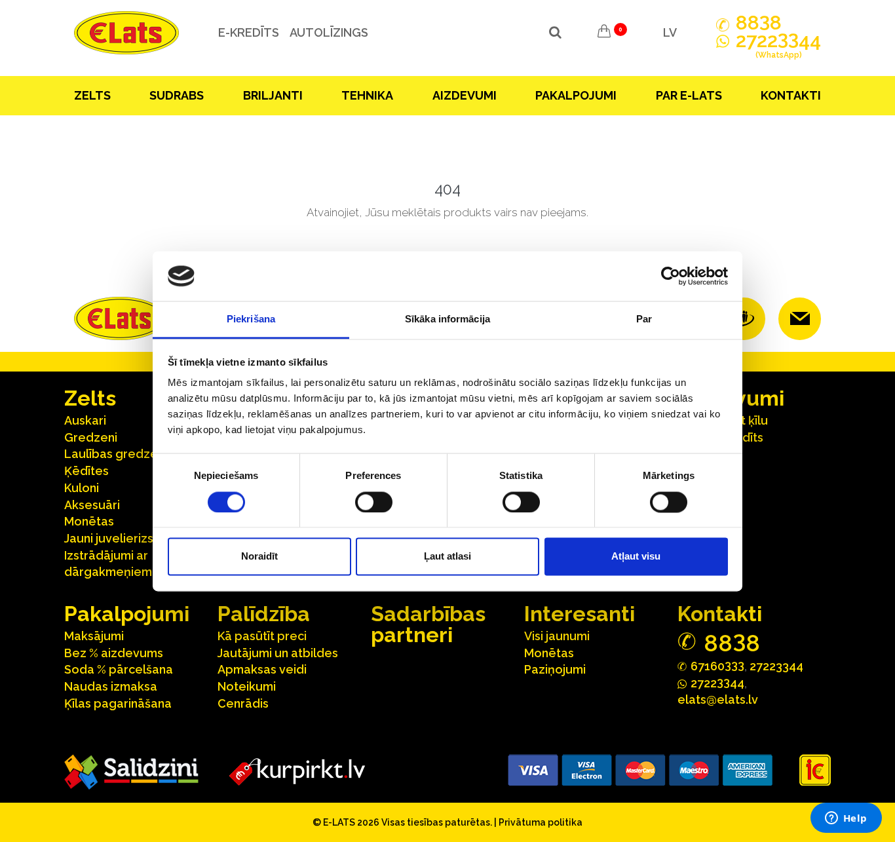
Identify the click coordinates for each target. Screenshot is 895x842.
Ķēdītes (86, 471)
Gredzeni (90, 437)
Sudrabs (176, 95)
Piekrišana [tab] (251, 319)
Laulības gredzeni (115, 454)
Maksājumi (94, 636)
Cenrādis (243, 703)
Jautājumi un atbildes (278, 653)
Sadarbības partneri (428, 624)
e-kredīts (248, 32)
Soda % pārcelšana (118, 669)
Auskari (85, 420)
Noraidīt (259, 556)
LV (670, 32)
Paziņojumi (555, 669)
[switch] (373, 501)
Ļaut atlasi (447, 556)
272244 (778, 46)
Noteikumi (247, 686)
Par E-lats (689, 95)
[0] (604, 33)
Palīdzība (264, 614)
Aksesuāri (92, 505)
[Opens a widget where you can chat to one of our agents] (846, 819)
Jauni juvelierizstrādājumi (136, 538)
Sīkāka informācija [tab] (447, 319)
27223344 (776, 666)
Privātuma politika (540, 822)
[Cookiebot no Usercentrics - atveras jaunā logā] (670, 276)
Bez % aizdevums (113, 653)
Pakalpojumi (576, 95)
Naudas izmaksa (110, 686)
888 (759, 23)
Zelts (92, 95)
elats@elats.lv (717, 699)
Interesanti (579, 614)
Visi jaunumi (557, 636)
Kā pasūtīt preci (262, 636)
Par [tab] (644, 319)
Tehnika (367, 95)
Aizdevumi (464, 95)
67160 (717, 665)
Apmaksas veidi (262, 669)
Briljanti (273, 95)
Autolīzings (329, 32)
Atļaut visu (635, 556)
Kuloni (81, 488)
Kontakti (791, 95)
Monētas (89, 521)
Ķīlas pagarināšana (118, 703)
